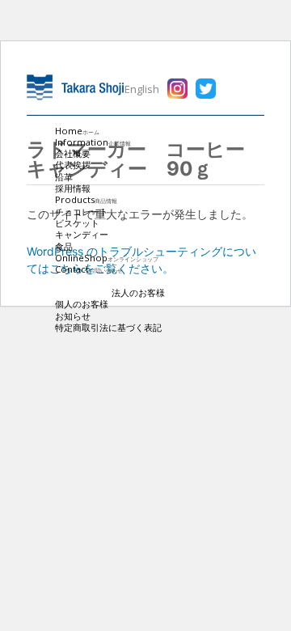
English (141, 89)
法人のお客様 (138, 292)
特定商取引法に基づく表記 (108, 327)
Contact (89, 269)
